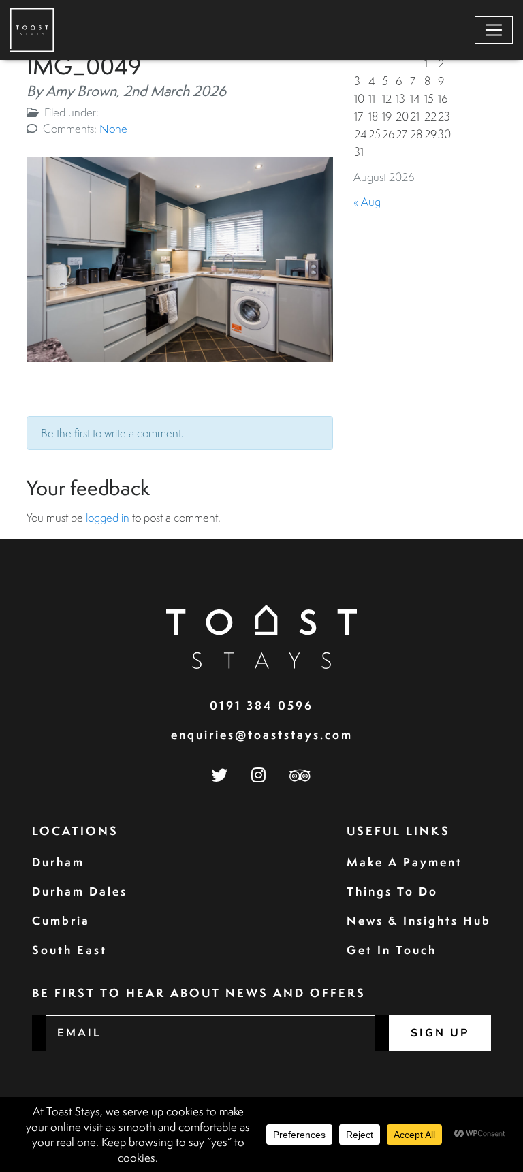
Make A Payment (404, 862)
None (113, 128)
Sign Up (440, 1033)
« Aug (367, 201)
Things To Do (392, 891)
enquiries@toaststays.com (262, 734)
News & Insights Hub (419, 920)
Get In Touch (392, 949)
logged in (107, 517)
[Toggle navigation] (494, 30)
